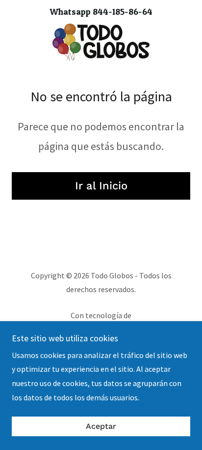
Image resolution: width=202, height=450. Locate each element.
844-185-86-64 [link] (122, 11)
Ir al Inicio (101, 186)
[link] (100, 42)
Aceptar (101, 426)
